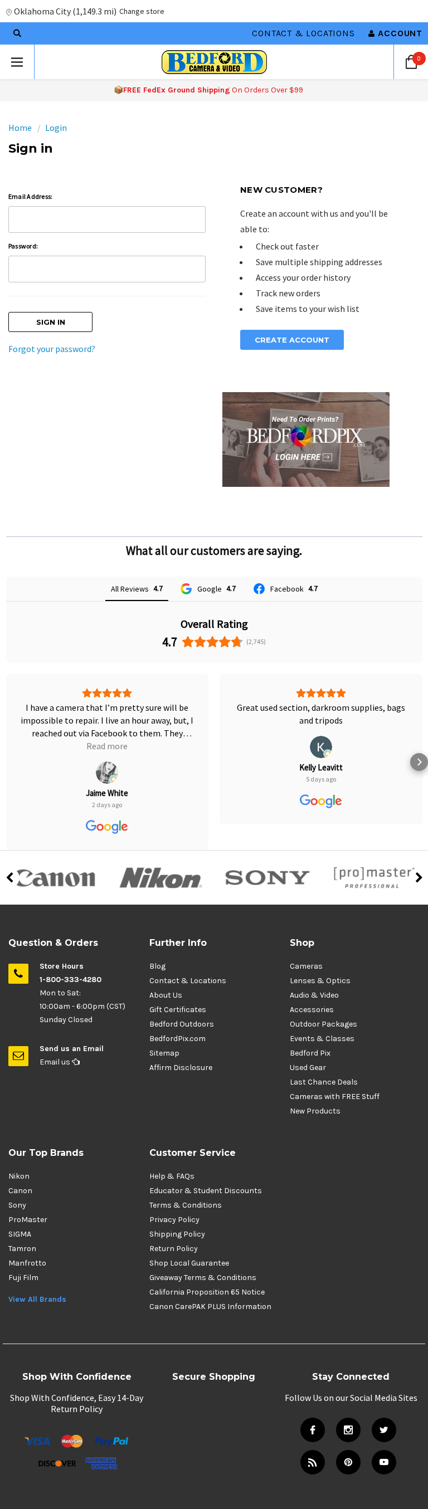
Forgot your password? (51, 348)
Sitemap (164, 1027)
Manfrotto (27, 1237)
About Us (165, 969)
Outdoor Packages (323, 998)
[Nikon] (160, 852)
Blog (157, 940)
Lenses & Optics (320, 955)
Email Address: (30, 196)
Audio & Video (314, 969)
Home (20, 127)
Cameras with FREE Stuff (335, 1071)
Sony (17, 1179)
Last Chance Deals (324, 1056)
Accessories (312, 984)
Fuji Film (23, 1252)
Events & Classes (322, 1013)
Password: (23, 246)
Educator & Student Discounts (205, 1165)
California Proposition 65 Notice (207, 1266)
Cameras (306, 940)
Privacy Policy (174, 1194)
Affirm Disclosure (180, 1042)
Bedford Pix (310, 1027)
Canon (20, 1165)
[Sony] (267, 852)
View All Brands (37, 1273)
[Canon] (53, 852)
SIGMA (19, 1208)
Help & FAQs (171, 1150)
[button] (9, 749)
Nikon (19, 1150)
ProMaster (27, 1194)
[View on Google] (107, 747)
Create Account (292, 339)
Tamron (22, 1223)
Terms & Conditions (185, 1179)
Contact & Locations (303, 33)
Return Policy (173, 1223)
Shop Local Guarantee (189, 1237)
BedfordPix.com (177, 1013)
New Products (315, 1085)
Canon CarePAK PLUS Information (210, 1281)
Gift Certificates (177, 984)
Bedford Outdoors (181, 998)
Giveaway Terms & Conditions (202, 1252)
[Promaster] (374, 852)
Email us (56, 1036)
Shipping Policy (177, 1208)
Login (56, 127)
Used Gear (308, 1042)
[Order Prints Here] (306, 438)
